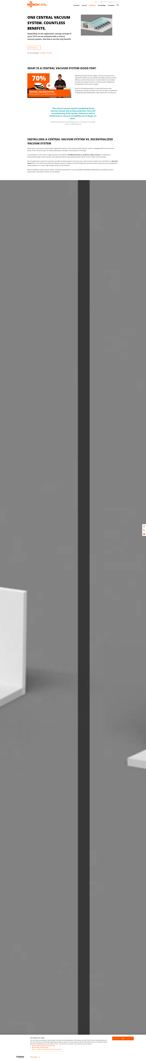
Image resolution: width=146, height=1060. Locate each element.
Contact (96, 2)
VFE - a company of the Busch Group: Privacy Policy (47, 1049)
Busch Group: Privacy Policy (40, 1047)
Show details (33, 1057)
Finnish (116, 2)
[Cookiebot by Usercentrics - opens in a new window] (20, 1057)
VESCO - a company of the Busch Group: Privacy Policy (48, 1051)
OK (123, 1038)
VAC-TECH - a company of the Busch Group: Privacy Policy (49, 1053)
